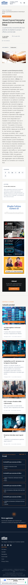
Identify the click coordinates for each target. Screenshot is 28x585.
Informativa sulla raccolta (9, 583)
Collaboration (13, 47)
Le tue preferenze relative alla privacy (15, 580)
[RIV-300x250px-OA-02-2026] (14, 205)
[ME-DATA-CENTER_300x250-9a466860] (14, 222)
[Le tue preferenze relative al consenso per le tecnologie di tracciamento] (25, 582)
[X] (9, 172)
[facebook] (2, 545)
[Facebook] (5, 172)
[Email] (22, 172)
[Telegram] (19, 172)
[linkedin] (10, 545)
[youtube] (8, 545)
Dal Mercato (6, 16)
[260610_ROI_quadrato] (14, 257)
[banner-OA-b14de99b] (14, 239)
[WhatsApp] (15, 172)
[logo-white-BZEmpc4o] (4, 537)
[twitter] (5, 545)
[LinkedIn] (12, 172)
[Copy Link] (5, 175)
